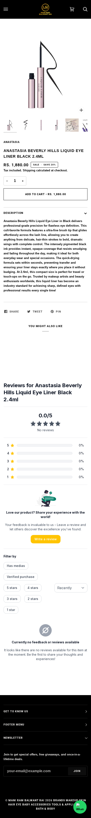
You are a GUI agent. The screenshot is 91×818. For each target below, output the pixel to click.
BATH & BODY (45, 808)
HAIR (11, 804)
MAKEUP (72, 800)
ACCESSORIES (41, 804)
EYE (18, 804)
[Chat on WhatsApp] (80, 807)
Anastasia (12, 142)
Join (77, 771)
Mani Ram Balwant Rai (26, 800)
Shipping (29, 170)
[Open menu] (10, 9)
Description (13, 213)
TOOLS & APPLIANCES (67, 804)
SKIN (82, 800)
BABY (26, 804)
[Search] (80, 9)
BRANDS (59, 800)
